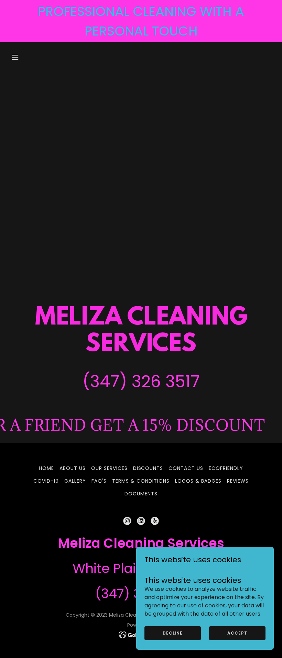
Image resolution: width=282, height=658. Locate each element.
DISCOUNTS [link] (148, 468)
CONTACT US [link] (186, 468)
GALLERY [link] (75, 480)
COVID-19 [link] (46, 480)
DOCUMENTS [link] (141, 493)
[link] (127, 521)
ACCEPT (237, 633)
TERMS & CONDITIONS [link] (141, 480)
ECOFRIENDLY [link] (226, 468)
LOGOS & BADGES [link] (198, 480)
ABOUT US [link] (72, 468)
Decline (173, 633)
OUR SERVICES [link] (109, 468)
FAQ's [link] (99, 480)
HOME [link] (46, 468)
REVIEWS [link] (238, 480)
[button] (28, 57)
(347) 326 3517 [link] (141, 381)
